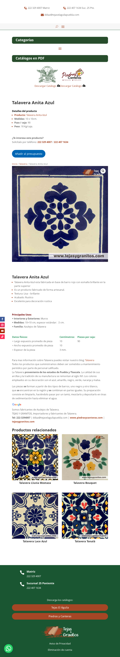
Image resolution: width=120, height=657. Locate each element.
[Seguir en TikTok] (2, 336)
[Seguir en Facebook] (2, 319)
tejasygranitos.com (23, 421)
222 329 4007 (44, 142)
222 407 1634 (61, 142)
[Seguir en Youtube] (2, 330)
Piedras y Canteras (60, 616)
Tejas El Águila (60, 607)
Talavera (23, 163)
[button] (103, 171)
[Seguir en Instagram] (2, 325)
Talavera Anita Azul (30, 115)
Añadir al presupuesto (28, 153)
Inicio (14, 163)
